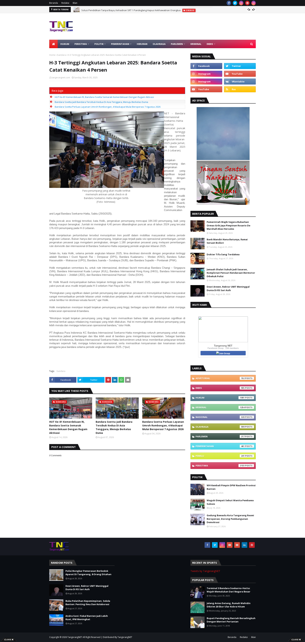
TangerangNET (74, 637)
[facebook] (229, 3)
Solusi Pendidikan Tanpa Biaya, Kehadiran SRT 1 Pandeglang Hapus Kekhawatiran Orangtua (131, 9)
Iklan (75, 2)
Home (52, 54)
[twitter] (235, 3)
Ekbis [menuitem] (210, 44)
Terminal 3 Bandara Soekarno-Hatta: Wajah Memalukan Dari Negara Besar (228, 590)
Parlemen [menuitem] (177, 44)
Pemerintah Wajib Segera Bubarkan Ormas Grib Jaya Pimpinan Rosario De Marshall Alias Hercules (228, 225)
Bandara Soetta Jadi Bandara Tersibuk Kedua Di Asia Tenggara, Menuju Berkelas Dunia (101, 102)
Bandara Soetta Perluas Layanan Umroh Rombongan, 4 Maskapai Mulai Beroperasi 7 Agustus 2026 (107, 106)
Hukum (220, 397)
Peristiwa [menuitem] (80, 44)
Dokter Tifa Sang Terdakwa (223, 254)
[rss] (240, 89)
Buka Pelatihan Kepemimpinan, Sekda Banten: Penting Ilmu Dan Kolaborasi (87, 602)
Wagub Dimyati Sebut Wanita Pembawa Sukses (230, 502)
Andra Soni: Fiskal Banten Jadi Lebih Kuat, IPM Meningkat (86, 617)
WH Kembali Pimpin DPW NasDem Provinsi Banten (231, 487)
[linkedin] (244, 545)
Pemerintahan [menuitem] (120, 44)
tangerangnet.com (61, 77)
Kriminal (220, 407)
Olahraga (220, 426)
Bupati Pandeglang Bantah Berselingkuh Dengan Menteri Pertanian (231, 620)
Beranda (53, 2)
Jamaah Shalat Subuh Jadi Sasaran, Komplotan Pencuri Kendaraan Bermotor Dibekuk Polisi (231, 273)
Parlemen (220, 436)
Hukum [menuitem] (64, 44)
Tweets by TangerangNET (205, 571)
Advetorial (220, 378)
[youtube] (240, 74)
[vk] (240, 82)
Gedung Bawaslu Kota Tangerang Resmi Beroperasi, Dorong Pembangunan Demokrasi (230, 519)
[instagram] (241, 3)
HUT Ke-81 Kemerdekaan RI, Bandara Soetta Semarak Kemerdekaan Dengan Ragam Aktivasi (104, 97)
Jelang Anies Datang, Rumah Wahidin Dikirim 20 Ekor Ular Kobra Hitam (228, 605)
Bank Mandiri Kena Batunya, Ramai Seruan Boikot (227, 241)
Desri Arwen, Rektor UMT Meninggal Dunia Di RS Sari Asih (228, 288)
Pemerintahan (220, 446)
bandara (61, 54)
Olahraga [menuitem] (159, 44)
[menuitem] (53, 44)
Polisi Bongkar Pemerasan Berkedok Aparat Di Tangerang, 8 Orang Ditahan (88, 572)
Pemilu (220, 455)
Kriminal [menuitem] (195, 44)
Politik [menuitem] (98, 44)
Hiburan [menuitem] (142, 44)
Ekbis (220, 388)
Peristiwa (220, 465)
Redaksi (65, 2)
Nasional (220, 417)
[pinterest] (247, 3)
